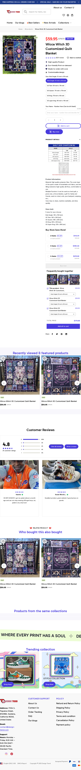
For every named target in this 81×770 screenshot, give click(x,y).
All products (29, 29)
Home (20, 29)
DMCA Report (22, 763)
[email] (9, 729)
